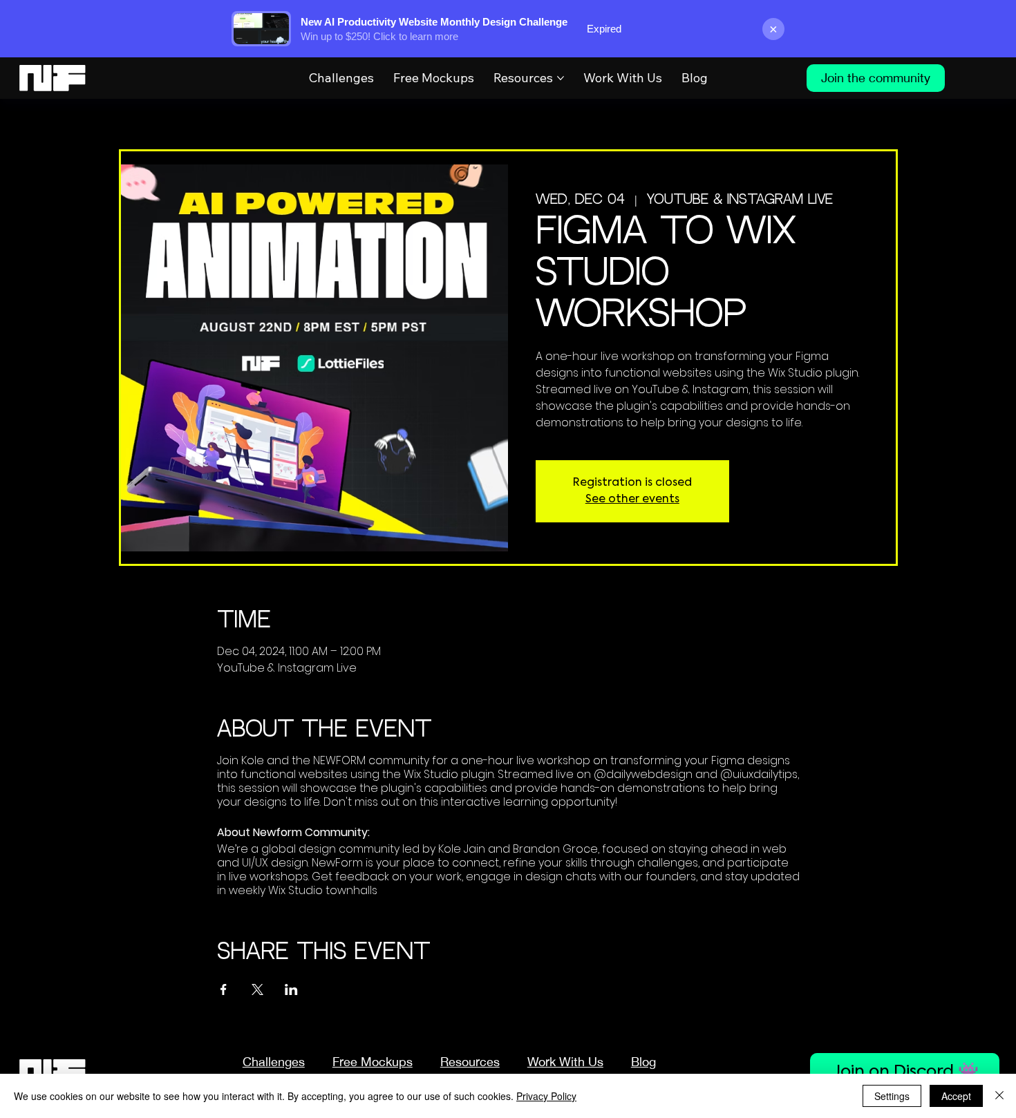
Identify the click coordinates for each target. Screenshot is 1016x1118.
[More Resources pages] (560, 78)
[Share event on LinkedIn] (291, 989)
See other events (632, 499)
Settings (892, 1096)
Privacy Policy (546, 1096)
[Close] (999, 1096)
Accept (956, 1096)
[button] (470, 1061)
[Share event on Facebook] (223, 989)
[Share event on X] (257, 989)
